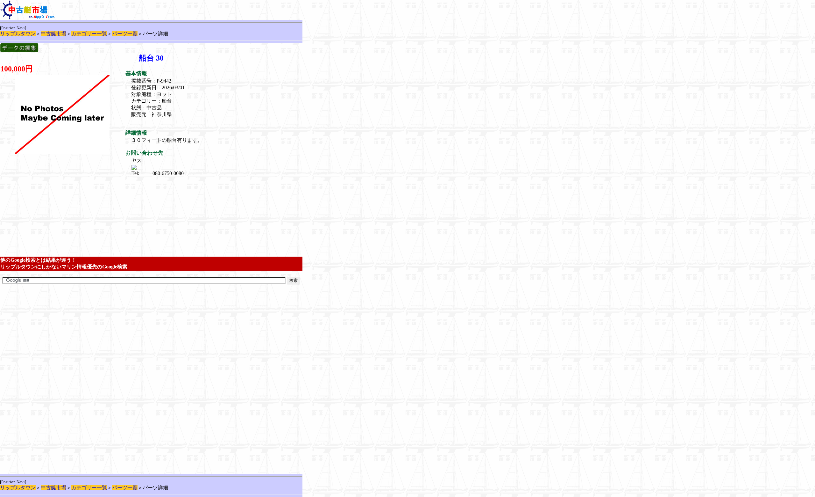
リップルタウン (18, 33)
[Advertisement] (182, 185)
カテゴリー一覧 (89, 33)
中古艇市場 (53, 33)
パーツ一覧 (125, 33)
